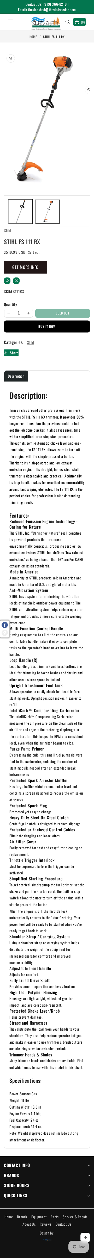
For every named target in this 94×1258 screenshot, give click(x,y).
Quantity (10, 304)
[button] (13, 22)
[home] (46, 1252)
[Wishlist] (28, 1252)
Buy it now (47, 326)
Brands (22, 1216)
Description (16, 376)
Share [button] (14, 352)
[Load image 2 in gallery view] (47, 211)
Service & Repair (75, 1216)
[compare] (16, 280)
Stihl (30, 342)
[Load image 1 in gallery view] (20, 211)
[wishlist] (7, 280)
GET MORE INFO (25, 267)
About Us (29, 1224)
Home (33, 37)
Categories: (13, 342)
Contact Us (64, 1224)
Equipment (38, 1216)
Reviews (45, 1224)
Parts (54, 1216)
